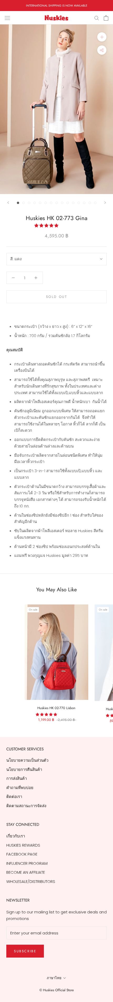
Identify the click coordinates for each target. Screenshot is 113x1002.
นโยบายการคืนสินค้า (24, 769)
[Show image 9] (62, 203)
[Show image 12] (79, 203)
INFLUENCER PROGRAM (27, 863)
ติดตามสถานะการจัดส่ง (26, 805)
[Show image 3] (29, 203)
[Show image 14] (90, 203)
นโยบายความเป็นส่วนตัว (27, 760)
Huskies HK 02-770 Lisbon (56, 707)
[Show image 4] (34, 203)
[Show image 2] (23, 203)
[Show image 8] (56, 203)
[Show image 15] (95, 203)
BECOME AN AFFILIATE (25, 872)
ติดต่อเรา (14, 796)
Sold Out (56, 296)
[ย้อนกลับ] (8, 202)
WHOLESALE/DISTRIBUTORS (30, 881)
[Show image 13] (84, 203)
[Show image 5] (40, 203)
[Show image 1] (18, 203)
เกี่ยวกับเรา (15, 836)
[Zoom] (101, 37)
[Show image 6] (45, 203)
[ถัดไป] (105, 202)
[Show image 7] (51, 203)
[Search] (96, 18)
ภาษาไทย (54, 977)
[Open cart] (106, 18)
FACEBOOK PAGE (21, 854)
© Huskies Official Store (56, 990)
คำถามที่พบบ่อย (19, 787)
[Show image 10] (67, 203)
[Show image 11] (73, 203)
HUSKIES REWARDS (23, 845)
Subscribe (25, 951)
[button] (46, 225)
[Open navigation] (7, 18)
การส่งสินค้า (16, 778)
